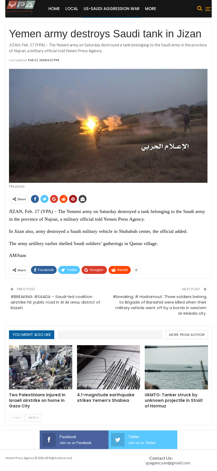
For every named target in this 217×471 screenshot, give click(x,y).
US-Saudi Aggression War (111, 8)
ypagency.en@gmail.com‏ (168, 462)
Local (71, 8)
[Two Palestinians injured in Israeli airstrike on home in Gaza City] (40, 367)
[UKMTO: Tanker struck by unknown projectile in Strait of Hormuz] (176, 367)
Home (54, 8)
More (150, 8)
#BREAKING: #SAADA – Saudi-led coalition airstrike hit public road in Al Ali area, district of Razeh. (55, 302)
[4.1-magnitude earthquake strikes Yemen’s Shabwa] (108, 367)
